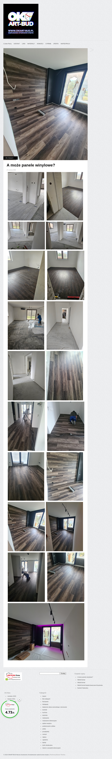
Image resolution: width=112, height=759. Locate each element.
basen (44, 696)
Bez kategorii (9, 158)
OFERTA (56, 43)
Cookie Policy (7, 43)
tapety (44, 742)
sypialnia (45, 740)
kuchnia (44, 712)
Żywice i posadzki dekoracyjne (51, 748)
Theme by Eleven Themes (57, 755)
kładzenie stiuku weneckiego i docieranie (54, 707)
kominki (44, 710)
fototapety (45, 704)
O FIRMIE (48, 43)
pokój (44, 729)
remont (44, 734)
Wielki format (92, 50)
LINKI (23, 43)
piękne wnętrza (47, 723)
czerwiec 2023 (11, 696)
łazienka (44, 715)
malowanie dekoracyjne (49, 720)
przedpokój (45, 731)
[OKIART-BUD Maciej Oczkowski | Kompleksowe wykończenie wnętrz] (20, 38)
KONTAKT (17, 43)
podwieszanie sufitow (48, 726)
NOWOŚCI (40, 43)
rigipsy (44, 737)
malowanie (45, 718)
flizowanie (45, 701)
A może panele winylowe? (85, 677)
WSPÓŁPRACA (65, 43)
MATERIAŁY (31, 43)
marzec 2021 (11, 699)
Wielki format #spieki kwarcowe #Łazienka (90, 685)
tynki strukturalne (47, 745)
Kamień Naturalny (82, 688)
